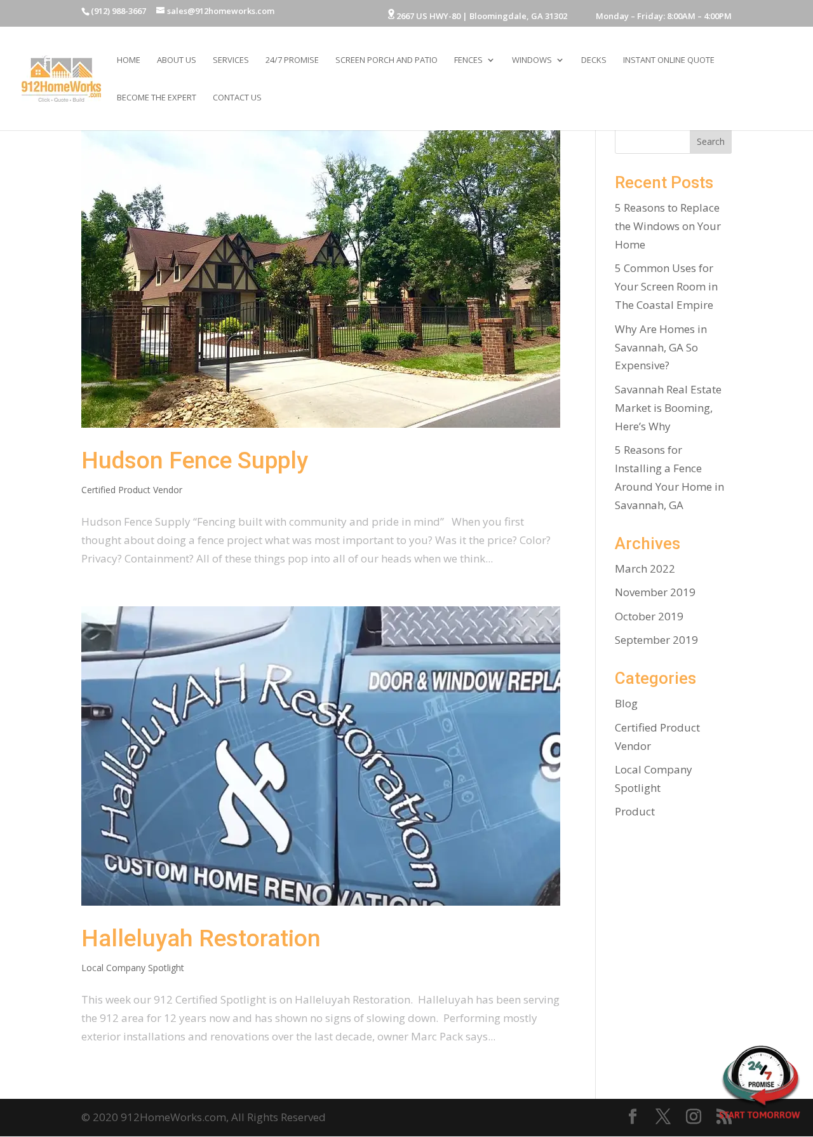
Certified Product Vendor (131, 490)
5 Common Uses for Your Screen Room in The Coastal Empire (666, 286)
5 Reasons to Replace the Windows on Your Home (668, 226)
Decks (594, 60)
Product (635, 811)
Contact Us (237, 98)
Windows (532, 60)
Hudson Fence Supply (194, 460)
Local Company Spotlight (132, 968)
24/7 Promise (292, 60)
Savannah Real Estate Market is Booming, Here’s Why (668, 407)
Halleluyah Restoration (201, 938)
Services (231, 60)
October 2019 (649, 616)
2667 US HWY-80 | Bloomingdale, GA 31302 (480, 16)
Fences (468, 60)
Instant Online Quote (669, 60)
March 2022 (645, 568)
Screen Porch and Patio (386, 60)
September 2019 (656, 639)
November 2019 (655, 592)
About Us (176, 60)
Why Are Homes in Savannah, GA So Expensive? (661, 347)
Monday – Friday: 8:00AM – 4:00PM (655, 17)
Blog (626, 703)
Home (128, 60)
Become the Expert (156, 98)
